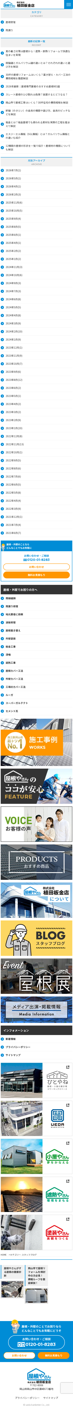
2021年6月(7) (13, 533)
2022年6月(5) (13, 484)
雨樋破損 (11, 598)
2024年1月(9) (13, 339)
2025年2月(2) (13, 251)
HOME (4, 1254)
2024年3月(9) (13, 323)
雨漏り (9, 30)
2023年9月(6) (13, 371)
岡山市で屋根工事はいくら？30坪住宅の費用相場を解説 (37, 102)
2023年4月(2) (13, 404)
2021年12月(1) (14, 516)
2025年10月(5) (14, 210)
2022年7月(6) (13, 476)
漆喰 (8, 654)
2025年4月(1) (13, 243)
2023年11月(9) (14, 355)
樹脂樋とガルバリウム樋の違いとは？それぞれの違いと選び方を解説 (38, 64)
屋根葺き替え (13, 630)
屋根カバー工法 (14, 670)
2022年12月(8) (14, 436)
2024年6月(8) (13, 299)
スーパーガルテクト (17, 703)
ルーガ (9, 695)
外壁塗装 (11, 638)
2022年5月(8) (13, 492)
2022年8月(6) (13, 468)
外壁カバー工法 (14, 678)
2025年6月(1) (13, 234)
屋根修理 (11, 22)
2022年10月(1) (14, 452)
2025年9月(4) (13, 218)
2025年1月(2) (13, 259)
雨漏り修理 (12, 606)
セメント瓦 (12, 711)
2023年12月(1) (14, 347)
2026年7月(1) (13, 170)
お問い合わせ (36, 567)
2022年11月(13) (15, 444)
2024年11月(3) (14, 267)
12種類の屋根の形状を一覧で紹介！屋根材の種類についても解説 (38, 147)
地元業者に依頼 (14, 614)
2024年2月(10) (14, 331)
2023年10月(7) (14, 363)
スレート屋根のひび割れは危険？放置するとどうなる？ (37, 94)
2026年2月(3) (13, 194)
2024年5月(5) (13, 307)
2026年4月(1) (13, 186)
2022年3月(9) (13, 508)
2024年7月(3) (13, 291)
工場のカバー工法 (16, 687)
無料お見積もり (36, 575)
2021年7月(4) (13, 525)
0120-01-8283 (38, 560)
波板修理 (11, 622)
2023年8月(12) (14, 379)
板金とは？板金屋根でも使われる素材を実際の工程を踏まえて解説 (38, 124)
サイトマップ (13, 1055)
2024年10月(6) (14, 275)
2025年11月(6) (14, 202)
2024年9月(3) (13, 283)
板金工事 (11, 646)
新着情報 (11, 1039)
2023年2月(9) (13, 420)
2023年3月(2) (13, 412)
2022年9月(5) (13, 460)
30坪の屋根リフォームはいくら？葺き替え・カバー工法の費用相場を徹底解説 (38, 76)
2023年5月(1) (13, 396)
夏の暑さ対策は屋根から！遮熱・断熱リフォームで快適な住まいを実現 (38, 53)
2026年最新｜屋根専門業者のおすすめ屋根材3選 (33, 86)
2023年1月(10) (14, 428)
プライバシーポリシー (18, 1047)
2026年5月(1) (13, 178)
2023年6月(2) (13, 388)
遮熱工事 (11, 662)
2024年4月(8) (13, 315)
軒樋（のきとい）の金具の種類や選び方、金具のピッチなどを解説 (38, 112)
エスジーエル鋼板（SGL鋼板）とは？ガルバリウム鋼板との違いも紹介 (38, 135)
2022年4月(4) (13, 500)
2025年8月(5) (13, 226)
